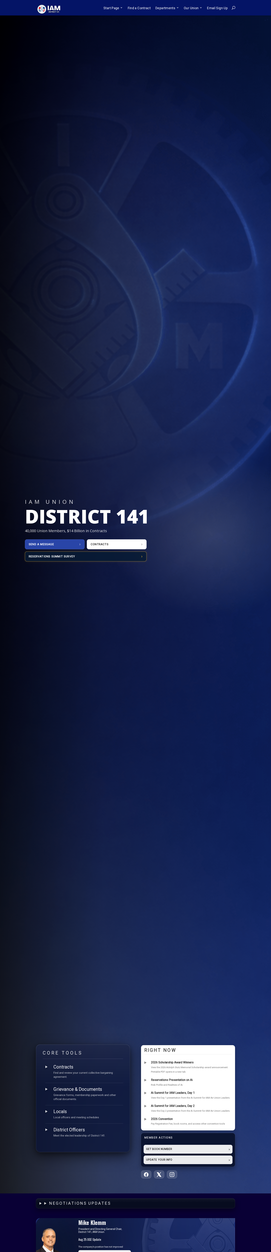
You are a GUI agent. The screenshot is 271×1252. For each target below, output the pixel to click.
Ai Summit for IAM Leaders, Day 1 (173, 1093)
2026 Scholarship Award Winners (172, 1062)
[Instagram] (172, 1174)
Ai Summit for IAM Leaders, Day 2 (173, 1106)
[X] (159, 1174)
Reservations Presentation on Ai (172, 1080)
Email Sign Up (217, 8)
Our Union (191, 8)
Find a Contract (139, 8)
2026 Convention (162, 1119)
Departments (165, 8)
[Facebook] (146, 1174)
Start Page (111, 8)
